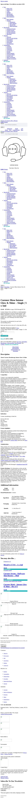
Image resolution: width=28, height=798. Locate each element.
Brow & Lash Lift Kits (12, 38)
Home (2, 287)
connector (3, 455)
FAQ (4, 658)
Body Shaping (10, 19)
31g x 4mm (22, 456)
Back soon (7, 569)
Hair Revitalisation (11, 33)
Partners (5, 702)
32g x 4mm (15, 456)
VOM (8, 11)
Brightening (12, 22)
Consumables (7, 45)
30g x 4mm (9, 456)
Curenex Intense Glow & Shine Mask (9, 460)
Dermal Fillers (6, 676)
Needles (8, 52)
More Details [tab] (15, 347)
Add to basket (4, 335)
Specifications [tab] (15, 348)
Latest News (6, 660)
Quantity (3, 328)
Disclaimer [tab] (15, 351)
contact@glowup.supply (6, 714)
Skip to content (4, 1)
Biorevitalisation (10, 16)
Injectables (6, 287)
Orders (5, 697)
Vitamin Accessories (11, 58)
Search (2, 123)
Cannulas (9, 46)
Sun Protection (10, 43)
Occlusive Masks (11, 54)
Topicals (6, 35)
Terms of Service (8, 754)
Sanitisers (6, 60)
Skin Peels (9, 34)
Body (5, 18)
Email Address (4, 788)
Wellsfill (8, 12)
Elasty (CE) (9, 8)
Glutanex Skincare (11, 31)
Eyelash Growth (10, 30)
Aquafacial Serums (11, 29)
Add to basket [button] (8, 580)
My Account (7, 61)
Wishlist (5, 663)
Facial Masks (10, 41)
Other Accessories (11, 57)
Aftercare (9, 37)
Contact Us (6, 665)
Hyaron (11, 453)
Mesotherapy (10, 14)
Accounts (5, 689)
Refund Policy (6, 699)
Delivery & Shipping (8, 692)
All (17, 341)
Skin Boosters (18, 343)
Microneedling (10, 15)
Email (2, 644)
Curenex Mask (13, 440)
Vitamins (9, 20)
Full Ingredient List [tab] (15, 349)
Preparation (9, 42)
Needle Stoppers (10, 53)
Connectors (9, 49)
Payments (5, 694)
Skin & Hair (12, 24)
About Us (5, 653)
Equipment (9, 48)
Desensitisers (10, 39)
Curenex (3, 344)
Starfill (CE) (9, 10)
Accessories (9, 50)
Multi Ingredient (13, 26)
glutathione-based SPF (22, 464)
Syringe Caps (10, 56)
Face (5, 7)
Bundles (5, 671)
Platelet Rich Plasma (8, 681)
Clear (17, 328)
